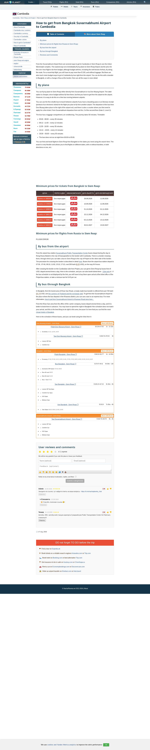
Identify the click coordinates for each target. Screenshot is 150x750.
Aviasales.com (77, 553)
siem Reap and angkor (21, 60)
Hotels (66, 7)
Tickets (55, 7)
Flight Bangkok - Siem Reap (64, 354)
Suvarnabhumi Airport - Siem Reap (49, 416)
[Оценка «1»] (40, 451)
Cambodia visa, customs (22, 30)
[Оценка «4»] (52, 451)
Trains (97, 7)
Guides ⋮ (31, 2)
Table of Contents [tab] (57, 34)
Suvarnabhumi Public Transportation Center (72, 253)
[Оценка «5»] (56, 451)
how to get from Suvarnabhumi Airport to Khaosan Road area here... (69, 299)
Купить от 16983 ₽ (44, 209)
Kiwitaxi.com (66, 571)
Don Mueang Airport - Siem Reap (48, 323)
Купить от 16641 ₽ (44, 225)
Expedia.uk (56, 549)
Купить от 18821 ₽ (44, 214)
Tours (75, 7)
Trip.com (87, 553)
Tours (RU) (95, 2)
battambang (18, 69)
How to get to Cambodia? (22, 42)
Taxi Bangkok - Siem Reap (64, 384)
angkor (16, 63)
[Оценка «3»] (48, 451)
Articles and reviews (20, 76)
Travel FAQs (47, 2)
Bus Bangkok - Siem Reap (64, 364)
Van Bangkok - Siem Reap (67, 405)
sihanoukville (18, 66)
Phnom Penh (18, 57)
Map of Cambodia (20, 46)
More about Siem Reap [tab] (96, 34)
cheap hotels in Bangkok (45, 312)
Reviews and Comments (49, 55)
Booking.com (57, 558)
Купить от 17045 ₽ (44, 204)
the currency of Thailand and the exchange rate (65, 294)
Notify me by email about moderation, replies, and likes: (56, 477)
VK (24, 142)
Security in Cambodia (21, 36)
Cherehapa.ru (80, 562)
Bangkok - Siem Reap (44, 351)
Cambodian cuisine (20, 39)
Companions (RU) (112, 2)
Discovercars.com (78, 567)
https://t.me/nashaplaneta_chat (91, 491)
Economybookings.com (60, 567)
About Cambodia (19, 27)
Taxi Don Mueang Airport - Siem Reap (67, 336)
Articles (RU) (131, 2)
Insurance (86, 7)
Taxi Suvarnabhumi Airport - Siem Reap (66, 419)
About (86, 588)
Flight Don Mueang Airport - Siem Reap (65, 327)
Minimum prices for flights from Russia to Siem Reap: (59, 44)
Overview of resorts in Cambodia (21, 53)
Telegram (18, 142)
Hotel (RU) (79, 2)
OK (106, 745)
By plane (43, 40)
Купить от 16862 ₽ (44, 220)
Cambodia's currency (21, 33)
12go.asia (106, 271)
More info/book (107, 323)
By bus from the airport (48, 47)
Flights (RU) (63, 2)
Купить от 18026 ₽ (44, 198)
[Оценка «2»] (44, 451)
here (80, 261)
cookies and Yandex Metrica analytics (61, 745)
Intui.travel (77, 571)
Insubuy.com (68, 562)
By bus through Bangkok (49, 51)
